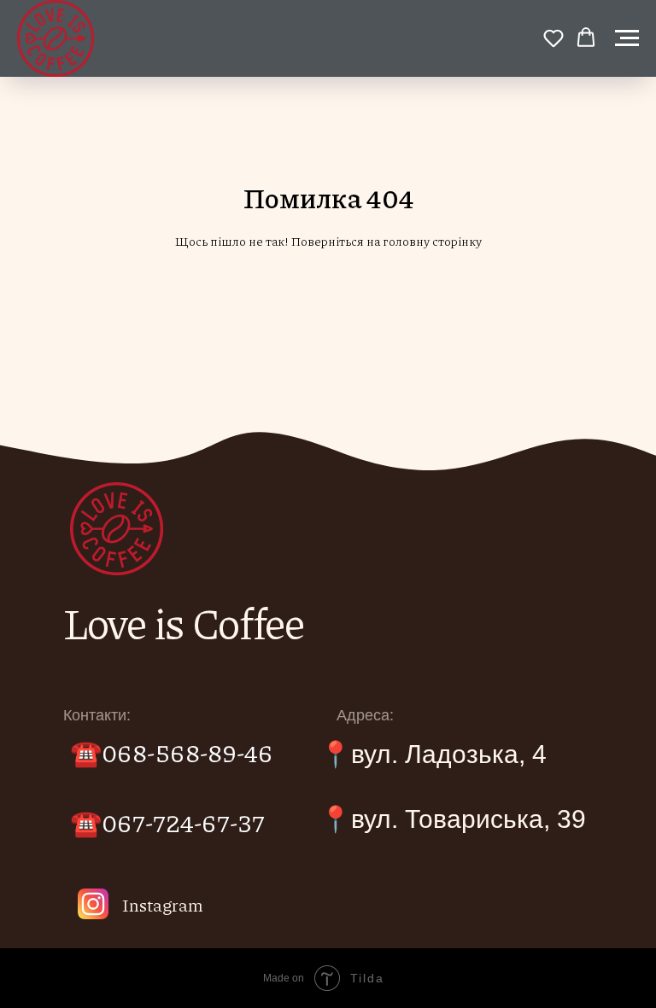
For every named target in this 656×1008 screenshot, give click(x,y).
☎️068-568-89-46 (171, 752)
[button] (553, 37)
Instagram (162, 905)
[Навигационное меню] (627, 38)
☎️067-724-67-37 (167, 822)
